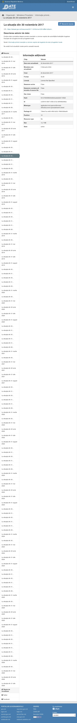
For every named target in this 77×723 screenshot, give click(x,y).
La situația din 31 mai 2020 (8, 302)
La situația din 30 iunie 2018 (9, 190)
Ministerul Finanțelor (25, 15)
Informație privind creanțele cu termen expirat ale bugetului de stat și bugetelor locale (35, 42)
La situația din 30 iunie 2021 (9, 369)
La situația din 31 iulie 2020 (8, 314)
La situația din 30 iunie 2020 (9, 308)
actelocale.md (5, 719)
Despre (36, 706)
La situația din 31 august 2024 (9, 565)
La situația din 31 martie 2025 (9, 596)
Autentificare (71, 2)
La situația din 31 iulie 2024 (8, 558)
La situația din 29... (8, 286)
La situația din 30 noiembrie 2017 (17, 17)
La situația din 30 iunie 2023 (9, 491)
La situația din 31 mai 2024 (8, 546)
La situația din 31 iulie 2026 (8, 684)
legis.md (19, 712)
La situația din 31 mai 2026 (8, 672)
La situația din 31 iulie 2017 (8, 136)
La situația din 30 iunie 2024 (9, 552)
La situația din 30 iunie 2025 (9, 613)
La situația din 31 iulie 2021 (8, 375)
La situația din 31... (8, 91)
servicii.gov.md (6, 714)
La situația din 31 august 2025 (9, 626)
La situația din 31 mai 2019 (8, 245)
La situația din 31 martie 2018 (9, 174)
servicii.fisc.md (21, 714)
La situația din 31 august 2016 (9, 81)
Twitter (5, 695)
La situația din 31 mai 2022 (8, 424)
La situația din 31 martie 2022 (9, 413)
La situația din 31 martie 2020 (9, 291)
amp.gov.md (21, 717)
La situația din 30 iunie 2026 (9, 678)
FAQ (34, 709)
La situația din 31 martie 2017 (9, 113)
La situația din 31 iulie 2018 (8, 197)
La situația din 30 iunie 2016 (9, 75)
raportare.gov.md (22, 709)
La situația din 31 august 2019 (9, 264)
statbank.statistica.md (23, 719)
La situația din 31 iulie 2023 (8, 497)
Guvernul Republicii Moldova (13, 2)
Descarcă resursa (67, 24)
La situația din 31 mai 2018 (8, 184)
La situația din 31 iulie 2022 (8, 436)
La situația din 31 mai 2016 (8, 62)
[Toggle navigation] (73, 7)
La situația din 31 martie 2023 (9, 474)
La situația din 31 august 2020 (9, 321)
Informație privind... (43, 15)
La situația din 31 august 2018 (9, 203)
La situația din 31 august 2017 (9, 142)
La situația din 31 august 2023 (9, 504)
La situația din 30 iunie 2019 (9, 251)
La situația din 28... (8, 107)
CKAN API (36, 712)
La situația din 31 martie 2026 (9, 661)
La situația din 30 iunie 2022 (9, 430)
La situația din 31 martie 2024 (9, 535)
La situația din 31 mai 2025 (8, 607)
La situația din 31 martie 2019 (9, 235)
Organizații (10, 15)
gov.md (3, 709)
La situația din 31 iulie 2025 (8, 619)
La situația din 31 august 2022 (9, 443)
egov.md (4, 712)
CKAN (56, 709)
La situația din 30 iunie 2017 (9, 129)
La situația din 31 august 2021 (9, 382)
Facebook (6, 699)
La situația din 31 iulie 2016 (8, 68)
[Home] (3, 15)
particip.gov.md (6, 717)
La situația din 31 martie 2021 (9, 352)
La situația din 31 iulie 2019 (8, 258)
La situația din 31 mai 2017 (8, 123)
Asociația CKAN (38, 714)
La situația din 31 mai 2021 (8, 363)
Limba (55, 712)
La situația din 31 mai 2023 (8, 485)
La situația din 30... (8, 57)
